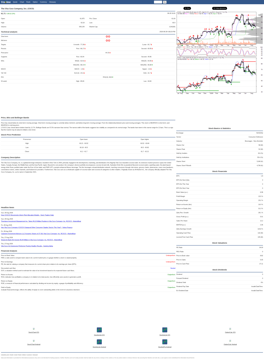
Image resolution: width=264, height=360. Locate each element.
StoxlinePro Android (164, 347)
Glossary (52, 2)
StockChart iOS (33, 332)
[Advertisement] (63, 99)
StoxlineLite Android (99, 347)
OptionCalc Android (230, 344)
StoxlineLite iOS (99, 335)
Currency (43, 2)
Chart (22, 2)
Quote (15, 2)
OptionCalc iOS (230, 332)
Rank (28, 2)
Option (35, 2)
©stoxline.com (5, 354)
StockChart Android (33, 344)
